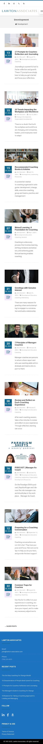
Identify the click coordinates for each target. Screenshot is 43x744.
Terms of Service (8, 731)
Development (26, 59)
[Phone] (18, 4)
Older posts (11, 626)
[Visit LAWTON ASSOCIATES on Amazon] (12, 715)
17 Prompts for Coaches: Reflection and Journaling (19, 686)
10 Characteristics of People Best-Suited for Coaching (20, 680)
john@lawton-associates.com (12, 652)
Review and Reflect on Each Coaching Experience (25, 402)
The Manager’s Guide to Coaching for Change (18, 691)
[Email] (14, 4)
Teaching (24, 595)
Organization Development (23, 119)
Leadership (34, 174)
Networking (25, 297)
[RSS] (23, 4)
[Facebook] (4, 4)
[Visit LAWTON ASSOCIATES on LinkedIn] (3, 715)
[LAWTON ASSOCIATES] (20, 15)
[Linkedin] (9, 4)
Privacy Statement (8, 734)
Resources (18, 177)
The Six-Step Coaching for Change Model (16, 675)
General (24, 237)
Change (19, 117)
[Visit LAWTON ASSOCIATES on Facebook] (8, 715)
